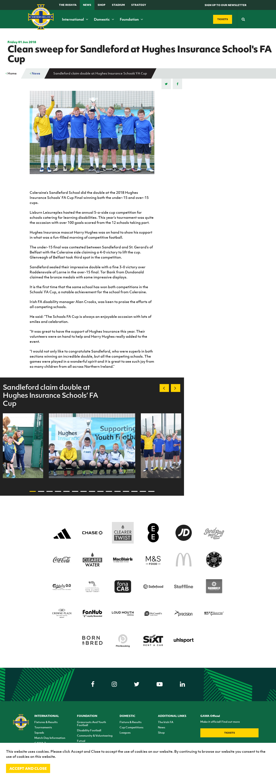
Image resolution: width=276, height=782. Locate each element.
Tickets (229, 732)
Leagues (125, 732)
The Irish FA (68, 5)
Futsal (81, 741)
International (73, 19)
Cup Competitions (131, 727)
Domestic (102, 19)
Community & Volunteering (94, 735)
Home (12, 73)
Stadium (118, 5)
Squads (39, 732)
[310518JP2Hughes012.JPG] (92, 445)
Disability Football (89, 730)
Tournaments (43, 727)
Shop (101, 5)
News (87, 5)
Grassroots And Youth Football (91, 723)
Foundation (130, 19)
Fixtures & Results (46, 722)
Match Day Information (49, 738)
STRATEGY (138, 5)
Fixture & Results (131, 722)
